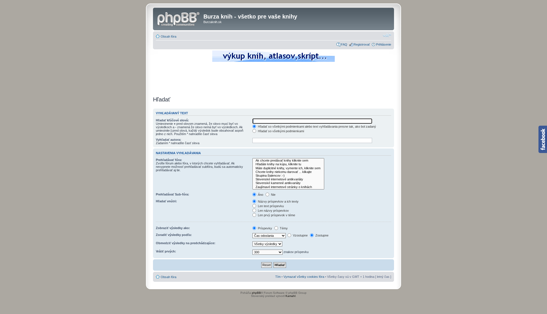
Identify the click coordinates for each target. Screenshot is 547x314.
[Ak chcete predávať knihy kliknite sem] (288, 160)
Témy (283, 228)
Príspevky (264, 228)
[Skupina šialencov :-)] (288, 176)
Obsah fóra (168, 36)
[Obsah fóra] (178, 18)
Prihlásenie (383, 44)
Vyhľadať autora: (168, 139)
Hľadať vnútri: (166, 201)
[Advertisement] (273, 78)
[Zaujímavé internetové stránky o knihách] (288, 187)
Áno (260, 194)
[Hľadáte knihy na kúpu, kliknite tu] (288, 164)
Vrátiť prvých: (166, 251)
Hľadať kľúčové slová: (172, 120)
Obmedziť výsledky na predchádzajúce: (185, 243)
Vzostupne (300, 235)
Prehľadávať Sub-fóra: (172, 194)
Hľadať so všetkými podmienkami (280, 131)
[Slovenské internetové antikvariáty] (288, 179)
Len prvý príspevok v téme (276, 215)
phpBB (256, 292)
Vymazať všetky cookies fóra (303, 276)
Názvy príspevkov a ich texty (278, 201)
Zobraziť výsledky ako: (173, 228)
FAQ (344, 44)
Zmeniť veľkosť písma (387, 35)
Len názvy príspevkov (273, 210)
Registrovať (362, 44)
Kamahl (290, 295)
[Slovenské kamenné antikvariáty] (288, 183)
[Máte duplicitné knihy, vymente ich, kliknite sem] (288, 168)
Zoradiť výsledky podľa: (174, 234)
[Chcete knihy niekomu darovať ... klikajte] (288, 172)
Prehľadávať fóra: (169, 160)
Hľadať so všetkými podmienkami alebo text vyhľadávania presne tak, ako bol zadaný (316, 126)
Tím (278, 276)
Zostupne (321, 235)
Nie (272, 194)
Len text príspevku (270, 206)
